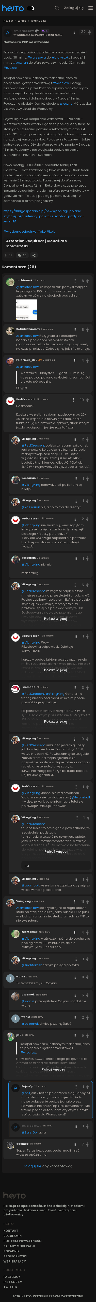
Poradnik (11, 1251)
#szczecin (11, 68)
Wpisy (22, 21)
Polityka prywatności (22, 1241)
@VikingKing (30, 485)
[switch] (31, 8)
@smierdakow (27, 287)
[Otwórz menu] (91, 8)
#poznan (20, 62)
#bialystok (60, 57)
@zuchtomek (31, 965)
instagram (12, 1282)
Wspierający (14, 1261)
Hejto (8, 21)
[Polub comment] (87, 281)
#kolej (51, 231)
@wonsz (27, 1001)
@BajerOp (29, 1132)
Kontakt (10, 1231)
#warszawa (36, 57)
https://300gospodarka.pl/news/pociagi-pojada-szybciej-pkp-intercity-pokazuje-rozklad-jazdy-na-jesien (43, 216)
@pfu (25, 1093)
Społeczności (15, 1256)
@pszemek (30, 1024)
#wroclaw (61, 83)
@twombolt (81, 797)
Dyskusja (38, 21)
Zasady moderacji (19, 1246)
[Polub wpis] (90, 32)
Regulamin (12, 1236)
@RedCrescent (33, 445)
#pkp (41, 231)
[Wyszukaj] (57, 8)
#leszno (66, 103)
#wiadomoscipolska (19, 231)
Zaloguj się (74, 7)
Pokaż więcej (55, 618)
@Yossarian (30, 507)
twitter (10, 1287)
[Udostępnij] (34, 255)
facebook (11, 1277)
